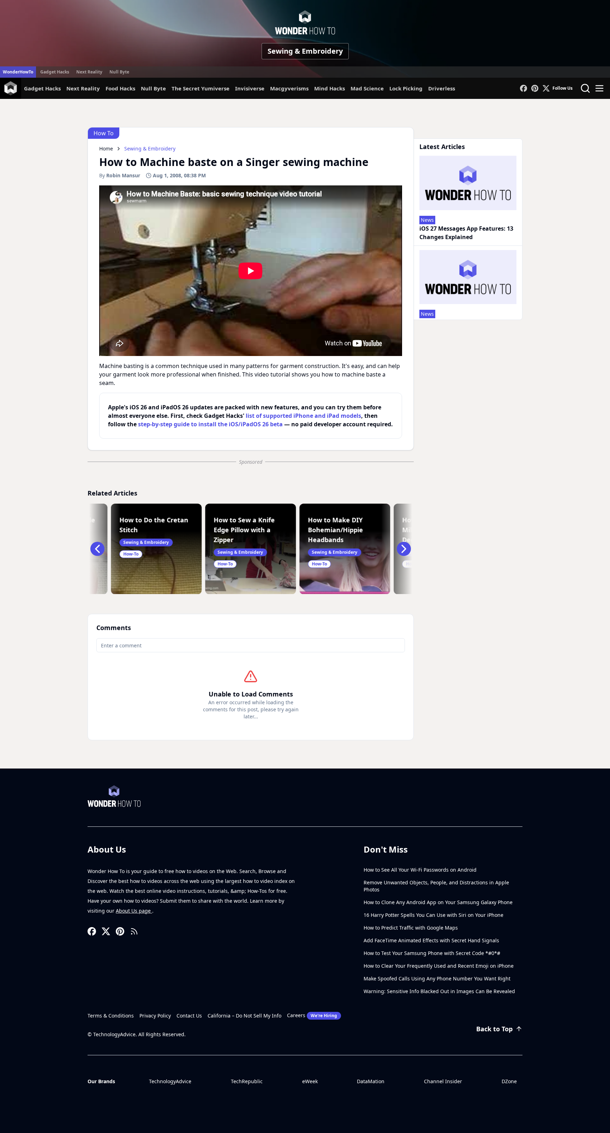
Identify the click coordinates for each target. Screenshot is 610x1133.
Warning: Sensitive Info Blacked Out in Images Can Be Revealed (439, 991)
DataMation (370, 1081)
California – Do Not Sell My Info (244, 1015)
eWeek (310, 1081)
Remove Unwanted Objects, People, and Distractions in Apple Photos (436, 886)
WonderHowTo (18, 72)
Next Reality (89, 72)
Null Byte (119, 72)
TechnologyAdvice (170, 1081)
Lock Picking (406, 88)
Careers (312, 1015)
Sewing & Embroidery (305, 51)
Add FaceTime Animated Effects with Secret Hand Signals (431, 940)
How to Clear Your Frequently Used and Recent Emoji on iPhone (439, 965)
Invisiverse (249, 88)
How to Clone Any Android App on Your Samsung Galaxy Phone (438, 902)
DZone (509, 1081)
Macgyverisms (289, 88)
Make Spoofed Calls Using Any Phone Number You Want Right (437, 978)
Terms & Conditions (111, 1015)
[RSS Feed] (134, 931)
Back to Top (494, 1029)
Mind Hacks (329, 88)
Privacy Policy (155, 1015)
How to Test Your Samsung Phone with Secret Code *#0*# (432, 953)
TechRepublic (247, 1081)
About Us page (134, 910)
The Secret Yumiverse (200, 88)
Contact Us (189, 1015)
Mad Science (367, 88)
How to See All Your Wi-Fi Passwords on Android (420, 869)
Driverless (441, 88)
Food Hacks (120, 88)
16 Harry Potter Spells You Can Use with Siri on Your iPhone (433, 915)
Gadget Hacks (54, 72)
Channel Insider (443, 1081)
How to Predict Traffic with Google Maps (411, 927)
